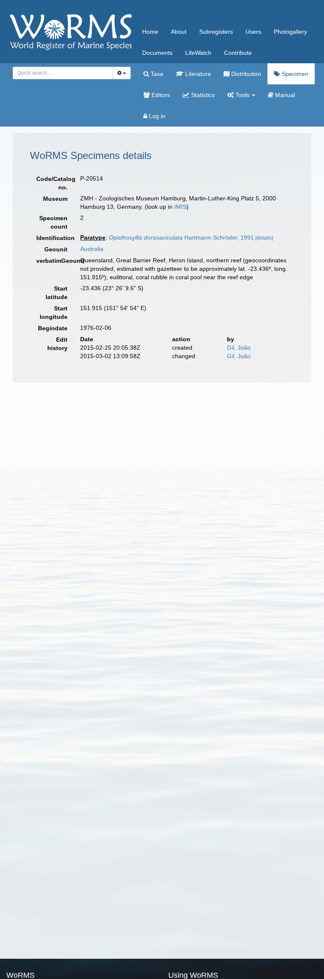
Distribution (245, 73)
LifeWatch (198, 52)
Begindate (53, 328)
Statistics (202, 95)
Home (150, 31)
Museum (55, 198)
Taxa (156, 73)
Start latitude (57, 292)
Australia (91, 248)
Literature (197, 73)
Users (253, 31)
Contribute (238, 52)
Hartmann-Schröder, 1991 (181, 237)
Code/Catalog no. (55, 183)
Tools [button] (242, 95)
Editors (160, 95)
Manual (284, 95)
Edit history (57, 343)
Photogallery (290, 31)
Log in (156, 116)
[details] (264, 238)
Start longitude (54, 312)
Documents (157, 52)
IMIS (180, 206)
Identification (55, 238)
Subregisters (216, 31)
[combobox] (63, 73)
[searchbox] (60, 73)
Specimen (294, 73)
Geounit (56, 249)
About (178, 31)
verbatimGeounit (55, 260)
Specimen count (53, 222)
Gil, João (239, 347)
